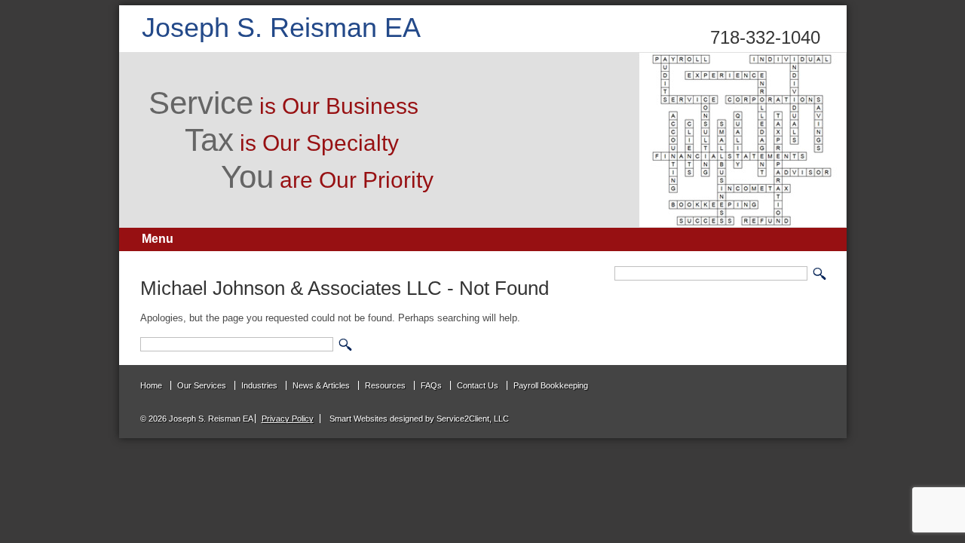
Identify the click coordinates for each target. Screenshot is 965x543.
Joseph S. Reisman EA (281, 27)
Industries (259, 385)
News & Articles (321, 385)
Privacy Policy (288, 418)
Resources (385, 385)
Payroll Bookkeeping (550, 385)
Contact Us (477, 385)
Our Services (201, 385)
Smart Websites (357, 418)
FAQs (431, 385)
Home (151, 385)
